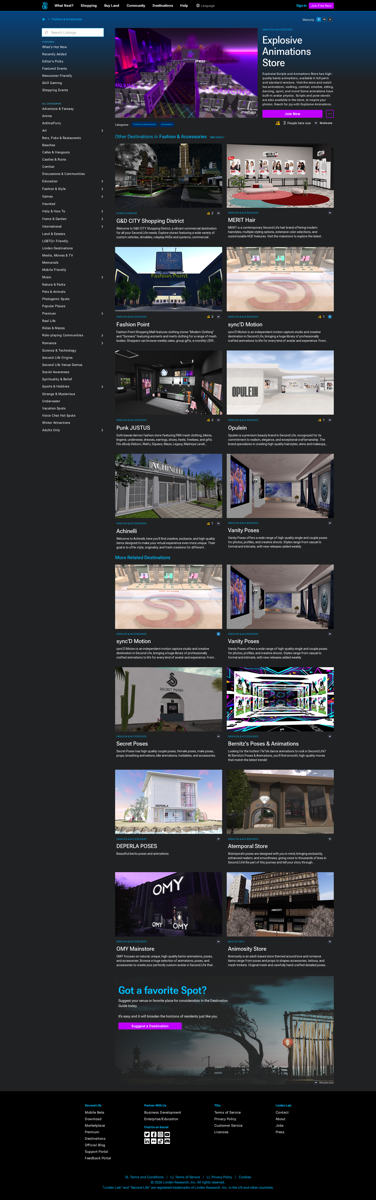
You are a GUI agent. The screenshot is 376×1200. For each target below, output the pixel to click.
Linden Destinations (57, 248)
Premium (49, 313)
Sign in (301, 5)
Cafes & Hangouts (56, 152)
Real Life (49, 321)
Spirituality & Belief (57, 379)
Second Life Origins (57, 358)
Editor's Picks (52, 61)
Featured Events (54, 68)
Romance (49, 343)
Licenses (221, 1132)
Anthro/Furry (51, 123)
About (280, 1119)
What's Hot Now (54, 47)
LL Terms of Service (185, 1177)
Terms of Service (227, 1112)
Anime (47, 116)
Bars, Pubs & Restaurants (61, 138)
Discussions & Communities (63, 174)
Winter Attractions (56, 423)
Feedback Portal (98, 1158)
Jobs (280, 1125)
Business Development (162, 1112)
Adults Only (51, 430)
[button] (64, 5)
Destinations (95, 1138)
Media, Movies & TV (57, 255)
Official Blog (95, 1145)
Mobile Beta (94, 1112)
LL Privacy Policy (219, 1177)
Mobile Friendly (54, 270)
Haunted (48, 204)
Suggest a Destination (150, 1026)
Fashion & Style (54, 189)
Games (47, 196)
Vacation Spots (53, 408)
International (52, 226)
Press (280, 1132)
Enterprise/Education (161, 1119)
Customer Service (228, 1125)
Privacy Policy (225, 1119)
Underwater (51, 401)
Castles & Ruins (54, 159)
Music (47, 277)
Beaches (48, 145)
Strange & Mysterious (58, 394)
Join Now (292, 114)
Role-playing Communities (62, 335)
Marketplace (95, 1125)
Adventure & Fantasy (58, 109)
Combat (48, 167)
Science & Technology (59, 350)
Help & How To (53, 211)
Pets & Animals (53, 292)
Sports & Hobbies (55, 386)
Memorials (50, 263)
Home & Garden (54, 219)
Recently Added (54, 54)
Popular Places (53, 306)
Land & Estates (53, 234)
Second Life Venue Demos (62, 365)
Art (44, 130)
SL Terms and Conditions (144, 1177)
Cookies (245, 1177)
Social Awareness (55, 372)
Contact (282, 1112)
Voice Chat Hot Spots (58, 415)
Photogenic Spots (55, 299)
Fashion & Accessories (67, 19)
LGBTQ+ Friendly (55, 241)
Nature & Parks (53, 285)
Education (50, 181)
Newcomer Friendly (57, 76)
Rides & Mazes (53, 328)
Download (93, 1119)
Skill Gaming (52, 83)
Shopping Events (55, 90)
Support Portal (96, 1152)
